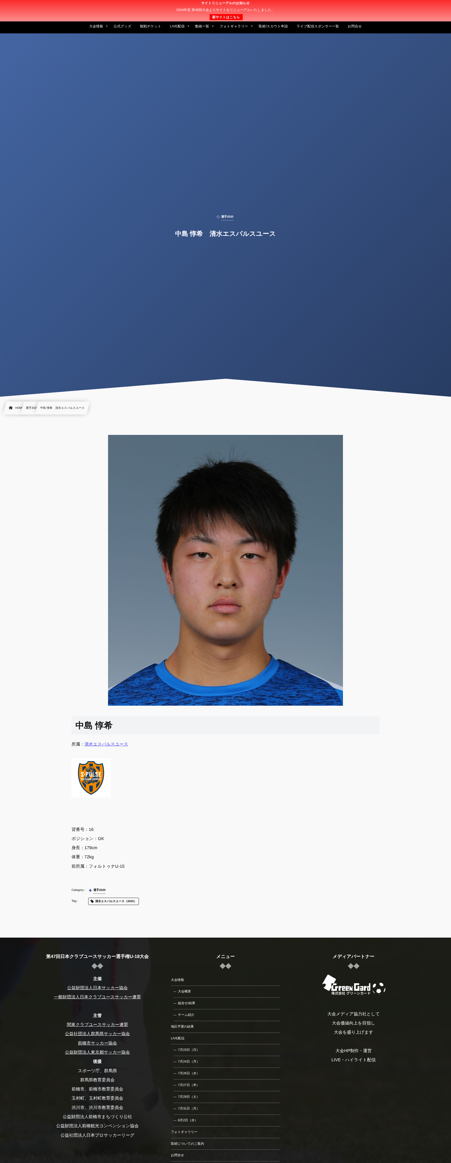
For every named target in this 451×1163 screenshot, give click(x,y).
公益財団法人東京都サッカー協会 (97, 1052)
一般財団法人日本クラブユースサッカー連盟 (97, 997)
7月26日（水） (189, 1073)
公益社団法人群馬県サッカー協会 (97, 1034)
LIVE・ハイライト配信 (353, 1060)
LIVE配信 (178, 1038)
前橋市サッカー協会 (97, 1043)
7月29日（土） (189, 1097)
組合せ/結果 (186, 1003)
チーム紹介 (186, 1015)
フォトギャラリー (184, 1132)
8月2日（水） (188, 1120)
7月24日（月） (189, 1061)
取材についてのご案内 (187, 1144)
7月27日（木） (189, 1085)
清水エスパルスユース (106, 744)
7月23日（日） (189, 1050)
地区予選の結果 (182, 1026)
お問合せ (177, 1155)
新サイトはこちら (226, 17)
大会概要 (184, 991)
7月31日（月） (189, 1108)
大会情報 (177, 980)
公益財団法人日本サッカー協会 (97, 988)
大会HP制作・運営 (353, 1050)
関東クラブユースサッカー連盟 (97, 1024)
